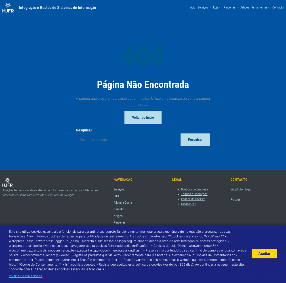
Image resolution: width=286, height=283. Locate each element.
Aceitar (264, 254)
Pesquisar (84, 130)
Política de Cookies (193, 199)
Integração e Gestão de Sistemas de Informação (57, 7)
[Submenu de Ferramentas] (269, 8)
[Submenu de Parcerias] (237, 8)
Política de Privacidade (25, 276)
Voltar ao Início (143, 117)
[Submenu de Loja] (220, 8)
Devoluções (188, 204)
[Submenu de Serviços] (210, 8)
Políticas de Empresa (194, 189)
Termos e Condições (194, 194)
